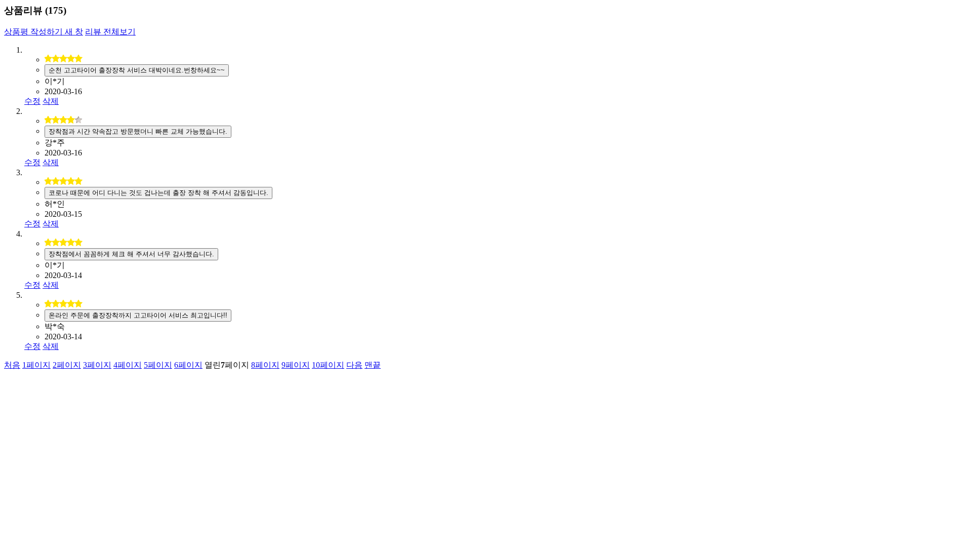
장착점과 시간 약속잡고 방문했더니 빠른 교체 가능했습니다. (138, 131)
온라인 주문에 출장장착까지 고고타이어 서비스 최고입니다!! (138, 315)
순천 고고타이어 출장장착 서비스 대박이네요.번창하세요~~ (137, 70)
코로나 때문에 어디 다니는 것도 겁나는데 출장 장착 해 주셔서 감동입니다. (158, 193)
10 (328, 365)
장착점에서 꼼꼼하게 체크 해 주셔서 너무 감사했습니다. (131, 254)
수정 (32, 101)
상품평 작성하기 (43, 31)
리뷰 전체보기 (110, 31)
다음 (354, 365)
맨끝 (372, 365)
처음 (12, 365)
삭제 (51, 101)
